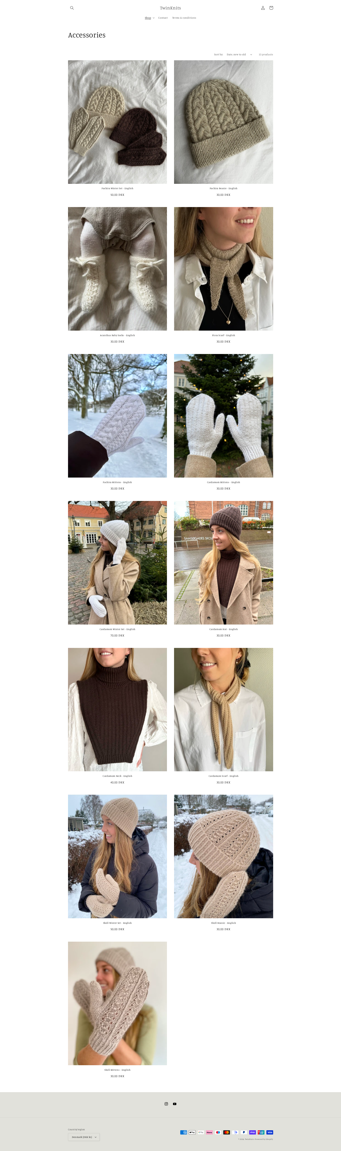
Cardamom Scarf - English (224, 775)
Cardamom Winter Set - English (117, 629)
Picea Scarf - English (223, 335)
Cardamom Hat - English (223, 629)
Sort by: (218, 54)
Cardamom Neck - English (117, 775)
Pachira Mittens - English (117, 482)
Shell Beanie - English (223, 922)
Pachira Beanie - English (223, 188)
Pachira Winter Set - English (117, 188)
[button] (72, 8)
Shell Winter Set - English (117, 922)
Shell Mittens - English (117, 1069)
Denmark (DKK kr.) (82, 1137)
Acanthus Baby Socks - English (117, 335)
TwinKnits (249, 1139)
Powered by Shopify (264, 1139)
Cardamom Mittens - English (223, 482)
